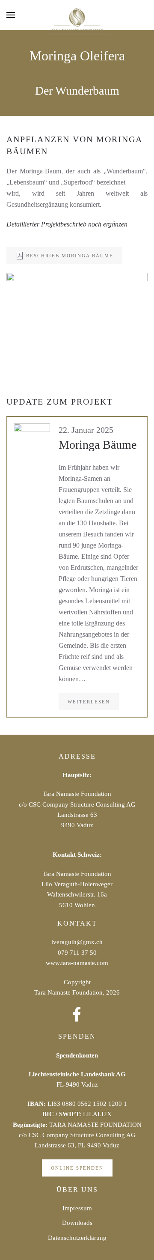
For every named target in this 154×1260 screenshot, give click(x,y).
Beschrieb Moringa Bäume (69, 255)
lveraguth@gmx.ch (77, 941)
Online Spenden (77, 1168)
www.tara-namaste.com (77, 962)
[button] (10, 15)
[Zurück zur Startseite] (77, 21)
